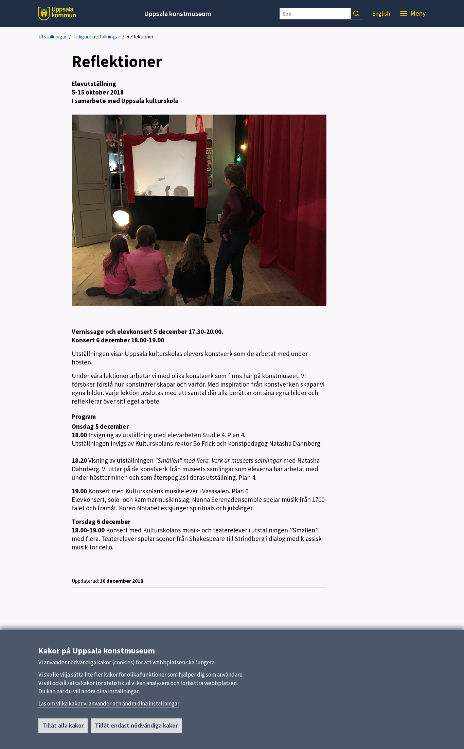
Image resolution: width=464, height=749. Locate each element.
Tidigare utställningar (96, 36)
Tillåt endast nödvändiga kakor (136, 725)
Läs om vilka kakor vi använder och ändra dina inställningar (108, 703)
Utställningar (52, 36)
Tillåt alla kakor (63, 725)
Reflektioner (140, 36)
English (381, 13)
